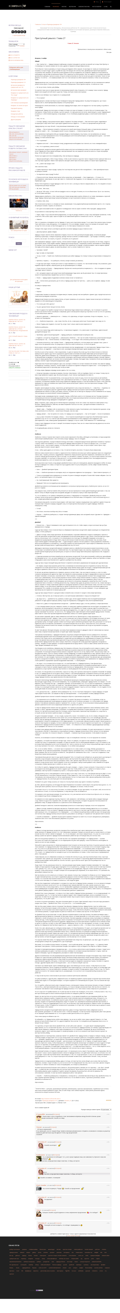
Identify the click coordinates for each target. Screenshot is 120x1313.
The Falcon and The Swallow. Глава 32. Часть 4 (19, 352)
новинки (107, 1268)
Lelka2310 (11, 367)
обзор (37, 1264)
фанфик (103, 1264)
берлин (34, 1268)
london (36, 1255)
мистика (11, 1271)
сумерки (24, 1249)
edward (22, 1252)
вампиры (78, 1264)
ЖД (81, 1258)
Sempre (75, 1268)
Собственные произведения (19, 103)
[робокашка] (41, 1157)
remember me (88, 1252)
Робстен (97, 1249)
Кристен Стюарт (67, 1249)
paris (92, 1258)
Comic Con (80, 1255)
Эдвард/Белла (26, 1268)
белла (30, 1255)
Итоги (101, 1271)
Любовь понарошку (29, 1261)
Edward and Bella (96, 1261)
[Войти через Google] (21, 32)
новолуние (43, 1255)
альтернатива (95, 1264)
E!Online (45, 1252)
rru (106, 1271)
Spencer (11, 1274)
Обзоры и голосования (18, 117)
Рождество (46, 1261)
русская (88, 1271)
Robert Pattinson (78, 1249)
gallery (34, 1252)
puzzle (65, 1264)
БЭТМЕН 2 (14, 156)
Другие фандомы (16, 119)
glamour (17, 1255)
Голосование (72, 1255)
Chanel (64, 1268)
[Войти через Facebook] (15, 32)
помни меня (79, 1252)
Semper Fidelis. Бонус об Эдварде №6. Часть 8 (17, 320)
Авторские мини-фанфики (18, 90)
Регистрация (107, 2)
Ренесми (59, 1252)
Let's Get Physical (13, 1264)
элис (53, 1261)
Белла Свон (43, 1249)
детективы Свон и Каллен (47, 1271)
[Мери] (41, 1212)
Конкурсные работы (17, 114)
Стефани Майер (33, 1249)
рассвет (52, 1252)
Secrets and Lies (98, 1268)
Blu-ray (11, 1255)
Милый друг (51, 1249)
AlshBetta (80, 1271)
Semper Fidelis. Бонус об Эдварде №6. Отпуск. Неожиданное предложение (18, 328)
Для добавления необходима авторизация (19, 280)
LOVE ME (13, 136)
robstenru (94, 1271)
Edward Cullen (105, 1255)
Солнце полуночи (85, 1261)
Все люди (69, 1261)
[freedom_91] (43, 1145)
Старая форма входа (19, 35)
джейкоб (71, 1264)
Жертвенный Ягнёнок (15, 1261)
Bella (87, 1255)
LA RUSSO (74, 1271)
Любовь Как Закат (64, 1258)
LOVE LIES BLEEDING (17, 134)
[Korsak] (36, 1129)
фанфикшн (28, 1271)
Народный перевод (16, 108)
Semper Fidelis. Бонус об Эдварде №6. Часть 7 (17, 344)
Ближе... (11, 1268)
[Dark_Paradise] (41, 1188)
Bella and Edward (45, 1264)
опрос (76, 1261)
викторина (60, 1271)
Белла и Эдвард (56, 1264)
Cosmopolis (23, 1264)
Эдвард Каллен (13, 1252)
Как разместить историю (18, 185)
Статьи (43, 24)
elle (101, 1252)
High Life (67, 1271)
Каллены (86, 1264)
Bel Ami (59, 1249)
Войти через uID (18, 28)
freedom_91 (67, 1100)
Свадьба (30, 1258)
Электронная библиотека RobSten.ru (19, 209)
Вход (96, 2)
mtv (73, 1252)
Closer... (18, 1268)
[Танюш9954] (41, 1116)
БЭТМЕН (13, 159)
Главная (37, 24)
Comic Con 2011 (43, 1268)
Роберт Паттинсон (14, 1249)
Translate (22, 46)
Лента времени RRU (16, 60)
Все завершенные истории (19, 230)
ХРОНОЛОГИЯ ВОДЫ (17, 137)
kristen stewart (89, 1249)
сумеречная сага (14, 1258)
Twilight (96, 1252)
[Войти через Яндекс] (18, 32)
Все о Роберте (15, 55)
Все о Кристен (15, 58)
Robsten (104, 1249)
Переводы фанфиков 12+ (18, 82)
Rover (17, 1271)
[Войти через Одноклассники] (24, 32)
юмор (43, 1258)
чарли (98, 1258)
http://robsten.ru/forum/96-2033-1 (51, 1098)
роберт (39, 1261)
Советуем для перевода (18, 187)
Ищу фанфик (15, 189)
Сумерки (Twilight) (95, 1255)
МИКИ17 (13, 157)
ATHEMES (32, 1290)
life (22, 1271)
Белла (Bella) (88, 1268)
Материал (56, 1114)
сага (70, 1268)
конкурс (37, 1258)
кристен (86, 1258)
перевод (23, 1258)
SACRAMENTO (15, 132)
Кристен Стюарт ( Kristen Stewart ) (57, 1255)
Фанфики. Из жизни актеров (19, 105)
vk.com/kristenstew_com (19, 304)
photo (39, 1252)
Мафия (81, 1268)
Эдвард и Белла (60, 1261)
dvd (105, 1252)
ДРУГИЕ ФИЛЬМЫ (16, 139)
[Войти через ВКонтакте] (13, 32)
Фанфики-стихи (15, 111)
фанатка (35, 1271)
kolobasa (17, 367)
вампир (31, 1264)
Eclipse (28, 1252)
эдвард (24, 1255)
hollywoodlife (75, 1258)
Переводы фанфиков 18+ (54, 24)
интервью (66, 1252)
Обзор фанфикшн (52, 1258)
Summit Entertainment (55, 1268)
